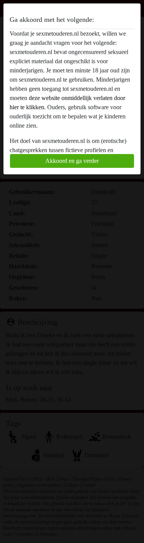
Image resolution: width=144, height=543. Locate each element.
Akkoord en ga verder (72, 160)
